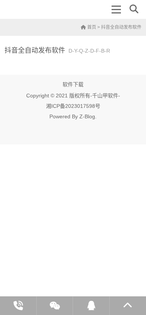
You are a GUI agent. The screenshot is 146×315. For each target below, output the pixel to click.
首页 (91, 27)
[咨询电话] (18, 305)
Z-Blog (87, 116)
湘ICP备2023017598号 (73, 106)
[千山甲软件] (31, 9)
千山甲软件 (105, 96)
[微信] (55, 305)
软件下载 (73, 84)
